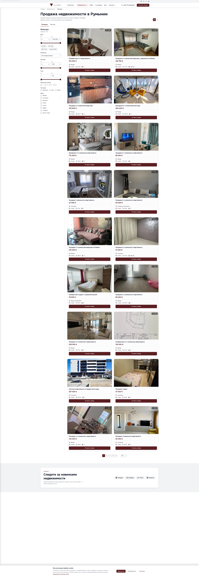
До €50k (43, 46)
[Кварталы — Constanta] (55, 98)
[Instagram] (143, 1)
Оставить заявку (143, 5)
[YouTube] (148, 1)
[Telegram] (141, 1)
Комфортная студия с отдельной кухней (83, 294)
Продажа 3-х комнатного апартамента (82, 342)
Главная (42, 9)
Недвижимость (81, 5)
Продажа (44, 24)
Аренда (52, 24)
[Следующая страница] (125, 455)
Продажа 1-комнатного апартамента (81, 200)
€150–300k (44, 49)
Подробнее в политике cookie (61, 574)
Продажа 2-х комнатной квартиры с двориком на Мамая (135, 58)
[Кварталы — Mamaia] (54, 95)
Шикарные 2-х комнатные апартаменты (82, 153)
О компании (98, 5)
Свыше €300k (53, 49)
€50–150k (50, 46)
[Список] (157, 19)
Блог (105, 5)
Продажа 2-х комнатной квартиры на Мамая (84, 247)
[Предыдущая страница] (100, 455)
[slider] (41, 43)
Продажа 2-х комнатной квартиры (81, 106)
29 (122, 455)
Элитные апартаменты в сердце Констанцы (84, 389)
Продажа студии (121, 389)
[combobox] (50, 55)
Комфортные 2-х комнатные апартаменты (130, 342)
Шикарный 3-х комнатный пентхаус (128, 106)
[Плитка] (154, 19)
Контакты (111, 5)
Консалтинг (70, 5)
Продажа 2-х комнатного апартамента (129, 153)
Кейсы (91, 5)
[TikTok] (146, 1)
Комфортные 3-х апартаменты (79, 58)
